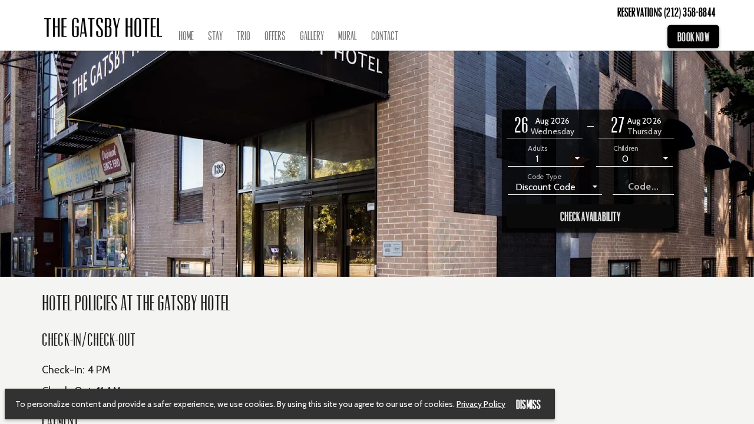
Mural (347, 36)
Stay (215, 36)
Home (186, 36)
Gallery (312, 36)
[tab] (186, 36)
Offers (275, 36)
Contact (384, 36)
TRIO (243, 36)
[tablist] (418, 36)
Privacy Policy (481, 404)
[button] (545, 126)
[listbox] (546, 158)
